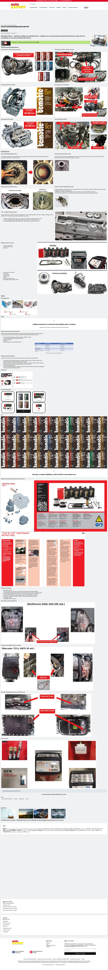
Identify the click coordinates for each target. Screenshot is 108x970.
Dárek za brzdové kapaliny (8, 903)
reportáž (52, 830)
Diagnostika (5, 921)
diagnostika (46, 829)
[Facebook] (85, 7)
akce (5, 828)
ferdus (71, 829)
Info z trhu (51, 7)
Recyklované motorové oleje (26, 820)
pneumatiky (34, 830)
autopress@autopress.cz (84, 962)
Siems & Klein (77, 830)
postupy (15, 798)
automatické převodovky (7, 798)
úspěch (24, 831)
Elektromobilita (6, 924)
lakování (88, 829)
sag (60, 830)
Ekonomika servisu (7, 922)
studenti (93, 830)
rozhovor (56, 830)
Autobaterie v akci (6, 905)
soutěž (85, 830)
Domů (2, 25)
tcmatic (27, 798)
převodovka (21, 798)
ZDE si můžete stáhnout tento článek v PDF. (11, 791)
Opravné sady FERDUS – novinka (9, 910)
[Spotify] (87, 7)
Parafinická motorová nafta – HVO (10, 820)
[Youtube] (86, 7)
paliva (29, 830)
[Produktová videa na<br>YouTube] (31, 952)
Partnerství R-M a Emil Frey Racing (10, 908)
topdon (97, 830)
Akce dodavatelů (43, 7)
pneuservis (40, 830)
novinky (13, 830)
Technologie (4, 30)
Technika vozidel (6, 930)
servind (63, 830)
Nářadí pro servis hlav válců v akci (9, 906)
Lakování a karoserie (7, 928)
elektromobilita (65, 829)
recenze (47, 830)
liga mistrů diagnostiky (97, 829)
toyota (100, 830)
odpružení (23, 830)
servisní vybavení (70, 830)
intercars (77, 829)
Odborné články (33, 7)
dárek (51, 829)
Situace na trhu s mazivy (57, 820)
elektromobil (56, 829)
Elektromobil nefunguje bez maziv (42, 820)
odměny (19, 830)
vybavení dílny (7, 831)
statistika (89, 830)
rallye (45, 830)
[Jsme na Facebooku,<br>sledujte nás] (13, 952)
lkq (4, 830)
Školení (64, 7)
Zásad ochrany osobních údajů (77, 945)
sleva (81, 830)
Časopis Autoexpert (73, 7)
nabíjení (7, 830)
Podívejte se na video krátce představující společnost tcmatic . (25, 42)
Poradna (58, 7)
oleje (27, 830)
